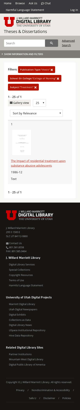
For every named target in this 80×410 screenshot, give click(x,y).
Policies (66, 398)
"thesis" (35, 69)
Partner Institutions (20, 354)
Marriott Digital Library (22, 304)
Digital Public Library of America (27, 364)
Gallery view (20, 103)
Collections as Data (20, 320)
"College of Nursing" (33, 78)
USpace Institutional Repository (27, 330)
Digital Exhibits (17, 314)
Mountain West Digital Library (26, 359)
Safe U (32, 398)
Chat (47, 3)
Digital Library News (20, 325)
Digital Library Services (22, 264)
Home (7, 3)
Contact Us (15, 243)
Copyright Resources (21, 275)
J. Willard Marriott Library (20, 228)
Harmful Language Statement (25, 10)
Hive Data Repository (21, 335)
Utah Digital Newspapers (23, 309)
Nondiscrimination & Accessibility (51, 390)
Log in (74, 10)
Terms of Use (16, 280)
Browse (20, 3)
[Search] (51, 43)
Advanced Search (68, 43)
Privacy (20, 390)
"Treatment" (22, 87)
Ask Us (33, 3)
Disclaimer (49, 398)
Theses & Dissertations (25, 31)
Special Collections (19, 269)
